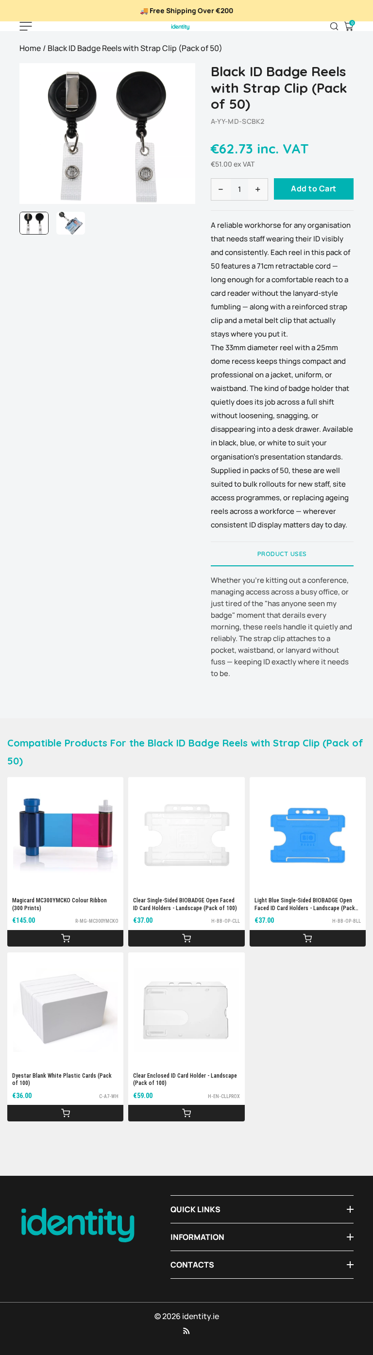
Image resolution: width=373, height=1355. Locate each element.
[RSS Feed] (186, 1331)
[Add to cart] (65, 938)
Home (30, 48)
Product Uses (282, 554)
